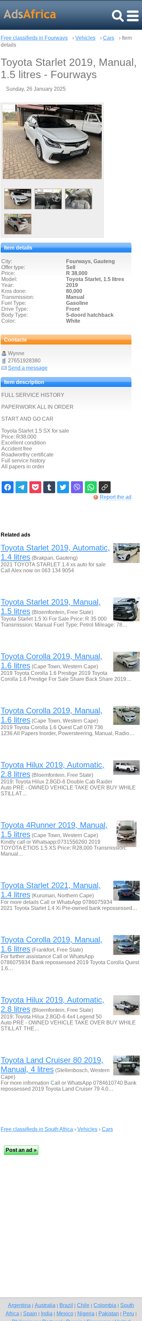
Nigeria (85, 1313)
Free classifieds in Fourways (34, 38)
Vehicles (85, 38)
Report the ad (115, 497)
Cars (108, 38)
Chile (83, 1305)
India (47, 1313)
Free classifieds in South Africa (37, 1129)
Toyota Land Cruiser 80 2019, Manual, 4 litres (52, 1065)
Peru (128, 1313)
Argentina (19, 1305)
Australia (45, 1305)
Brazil (66, 1305)
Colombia (104, 1305)
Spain (30, 1313)
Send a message (28, 368)
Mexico (64, 1313)
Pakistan (108, 1313)
